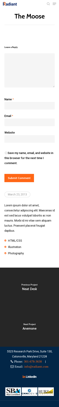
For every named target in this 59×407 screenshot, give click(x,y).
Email (8, 116)
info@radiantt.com (36, 366)
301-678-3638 (33, 361)
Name (9, 99)
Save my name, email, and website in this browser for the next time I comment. (28, 158)
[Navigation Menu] (54, 3)
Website (9, 132)
